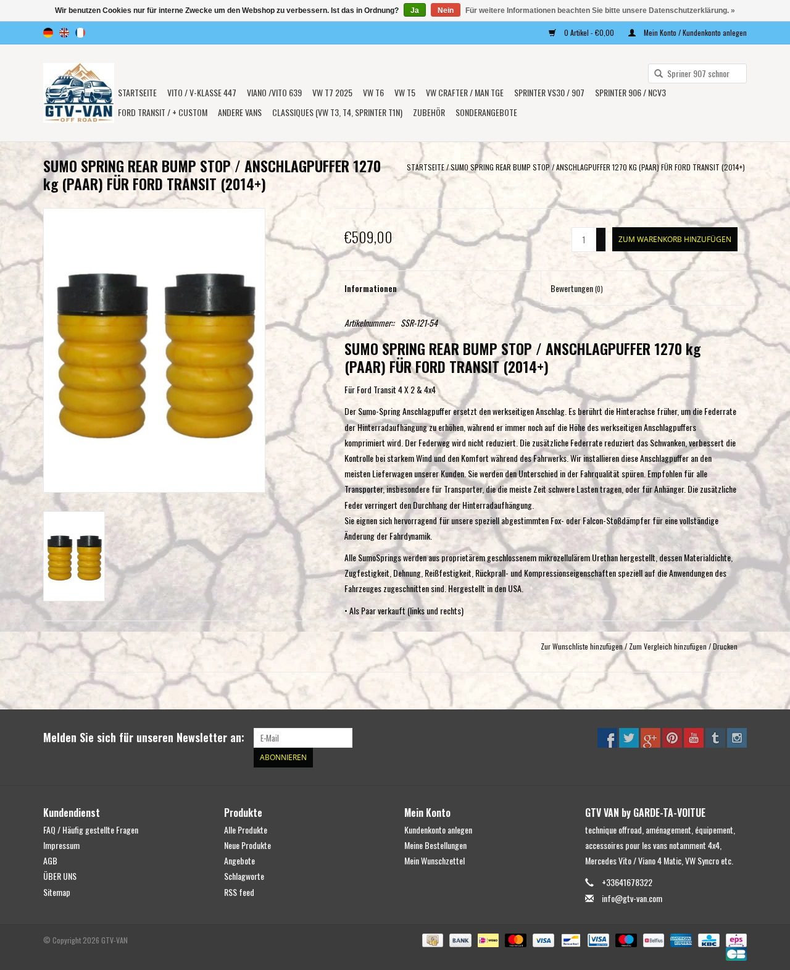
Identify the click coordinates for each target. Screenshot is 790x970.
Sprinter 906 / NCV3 (630, 92)
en (64, 33)
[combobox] (697, 73)
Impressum (61, 844)
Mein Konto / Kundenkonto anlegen (694, 32)
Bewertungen (577, 288)
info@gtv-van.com (632, 898)
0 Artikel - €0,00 (589, 32)
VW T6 (373, 92)
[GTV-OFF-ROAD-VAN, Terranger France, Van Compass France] (78, 93)
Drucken (725, 646)
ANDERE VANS (240, 112)
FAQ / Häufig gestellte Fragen (90, 829)
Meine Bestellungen (435, 844)
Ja (414, 10)
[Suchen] (654, 74)
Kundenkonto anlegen (438, 829)
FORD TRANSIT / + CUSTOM (162, 112)
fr (80, 33)
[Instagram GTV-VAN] (737, 738)
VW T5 (404, 92)
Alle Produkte (245, 829)
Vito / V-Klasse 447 (201, 92)
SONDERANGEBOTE (486, 112)
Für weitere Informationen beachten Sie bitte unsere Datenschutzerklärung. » (600, 10)
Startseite (137, 92)
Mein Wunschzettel (434, 860)
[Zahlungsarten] (431, 939)
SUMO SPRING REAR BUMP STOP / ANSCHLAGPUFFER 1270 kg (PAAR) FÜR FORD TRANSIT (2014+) (599, 167)
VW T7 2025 (332, 92)
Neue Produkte (247, 844)
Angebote (239, 860)
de (48, 33)
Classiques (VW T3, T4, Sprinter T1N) (337, 112)
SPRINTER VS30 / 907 (549, 92)
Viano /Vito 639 (274, 92)
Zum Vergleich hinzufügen (669, 646)
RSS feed (239, 891)
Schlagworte (244, 875)
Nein (446, 10)
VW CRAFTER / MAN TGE (465, 92)
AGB (50, 860)
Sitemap (56, 891)
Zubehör (429, 112)
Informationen (370, 288)
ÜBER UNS (60, 875)
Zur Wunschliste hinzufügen (582, 646)
